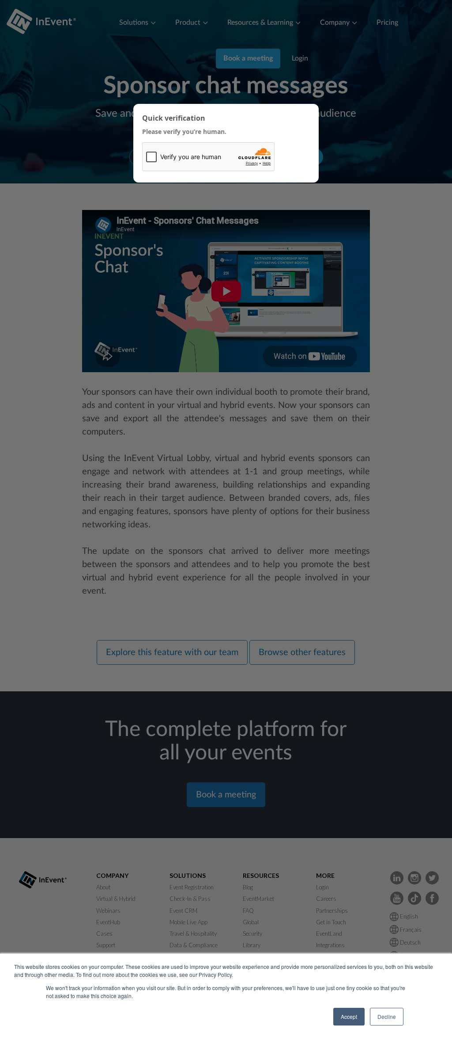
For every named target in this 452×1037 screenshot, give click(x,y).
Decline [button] (386, 1016)
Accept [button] (349, 1016)
